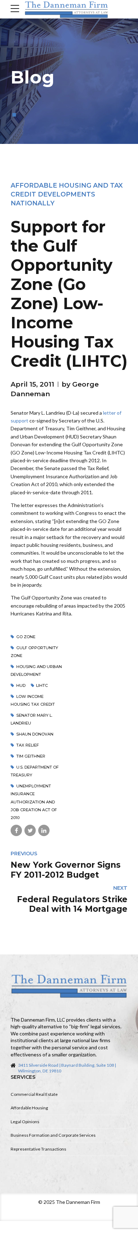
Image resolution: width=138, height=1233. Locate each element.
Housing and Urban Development (36, 670)
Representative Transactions (38, 1149)
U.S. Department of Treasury (35, 771)
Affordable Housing (29, 1107)
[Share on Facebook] (16, 830)
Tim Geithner (30, 756)
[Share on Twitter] (30, 830)
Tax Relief (27, 745)
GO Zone (25, 636)
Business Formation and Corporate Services (53, 1135)
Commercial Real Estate (34, 1094)
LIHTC (42, 685)
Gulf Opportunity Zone (34, 651)
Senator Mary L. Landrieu (31, 719)
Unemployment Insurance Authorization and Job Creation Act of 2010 (34, 802)
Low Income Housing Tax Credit (33, 700)
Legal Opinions (25, 1121)
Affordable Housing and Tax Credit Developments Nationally (67, 194)
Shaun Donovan (34, 734)
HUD (20, 685)
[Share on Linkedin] (44, 830)
